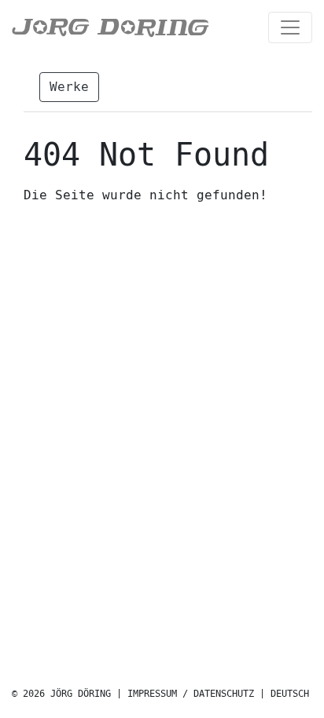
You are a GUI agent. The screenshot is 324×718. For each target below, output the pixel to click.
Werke (69, 87)
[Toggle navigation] (290, 27)
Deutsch (290, 694)
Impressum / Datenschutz (190, 694)
